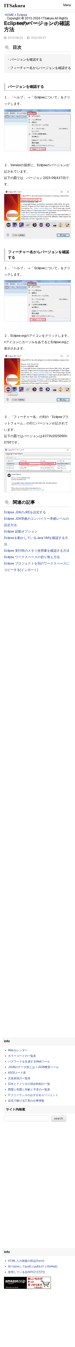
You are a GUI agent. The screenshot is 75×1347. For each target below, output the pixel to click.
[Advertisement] (37, 617)
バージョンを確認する (26, 59)
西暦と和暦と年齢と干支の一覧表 (29, 1089)
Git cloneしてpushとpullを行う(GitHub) (32, 1266)
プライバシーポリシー (46, 23)
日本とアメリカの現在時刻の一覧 (29, 1083)
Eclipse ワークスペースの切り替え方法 (32, 557)
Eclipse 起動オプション (20, 531)
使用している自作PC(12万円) (26, 1272)
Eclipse (22, 15)
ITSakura (14, 5)
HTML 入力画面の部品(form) (26, 1260)
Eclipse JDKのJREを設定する (25, 512)
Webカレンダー (18, 1050)
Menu (67, 5)
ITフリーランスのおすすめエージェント (33, 1095)
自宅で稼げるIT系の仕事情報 (26, 1100)
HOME (9, 15)
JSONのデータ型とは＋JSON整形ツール (33, 1067)
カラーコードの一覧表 (22, 1055)
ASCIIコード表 (17, 1072)
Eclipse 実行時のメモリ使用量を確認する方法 (36, 551)
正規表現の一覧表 (19, 1078)
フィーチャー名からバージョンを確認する (40, 68)
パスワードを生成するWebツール (29, 1061)
